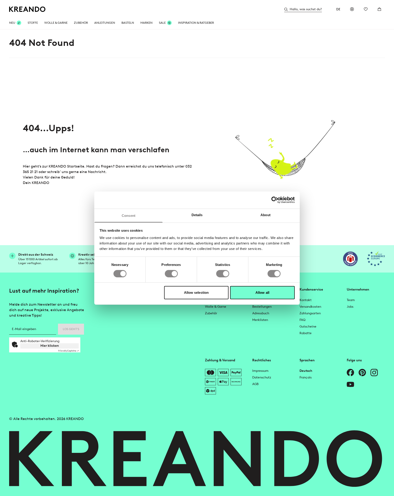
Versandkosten (310, 307)
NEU (12, 22)
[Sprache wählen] (338, 9)
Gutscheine (307, 326)
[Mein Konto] (352, 9)
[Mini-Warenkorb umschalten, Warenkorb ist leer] (379, 9)
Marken (146, 22)
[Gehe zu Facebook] (350, 372)
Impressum (260, 371)
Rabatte (305, 333)
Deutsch (305, 371)
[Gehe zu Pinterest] (362, 372)
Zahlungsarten (310, 313)
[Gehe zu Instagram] (374, 372)
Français (305, 377)
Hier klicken (49, 346)
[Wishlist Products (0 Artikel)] (365, 9)
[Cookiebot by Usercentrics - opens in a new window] (275, 200)
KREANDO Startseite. (67, 166)
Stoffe (33, 22)
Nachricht (96, 172)
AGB (255, 384)
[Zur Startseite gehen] (27, 9)
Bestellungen (262, 307)
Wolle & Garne (56, 22)
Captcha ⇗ (68, 350)
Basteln (127, 22)
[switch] (171, 273)
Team (351, 300)
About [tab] (265, 215)
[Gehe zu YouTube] (350, 384)
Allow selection (196, 292)
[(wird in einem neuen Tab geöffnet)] (350, 259)
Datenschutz (261, 377)
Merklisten (260, 320)
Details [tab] (197, 215)
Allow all (262, 292)
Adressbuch (260, 313)
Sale (162, 22)
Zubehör (81, 22)
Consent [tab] (128, 215)
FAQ (302, 320)
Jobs (350, 307)
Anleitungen (104, 22)
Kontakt (305, 300)
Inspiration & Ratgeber (196, 22)
